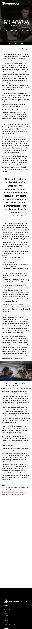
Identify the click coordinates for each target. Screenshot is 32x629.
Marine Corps (16, 601)
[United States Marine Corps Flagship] (10, 3)
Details (19, 388)
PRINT (26, 49)
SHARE (13, 49)
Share (28, 388)
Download (7, 388)
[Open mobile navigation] (29, 3)
